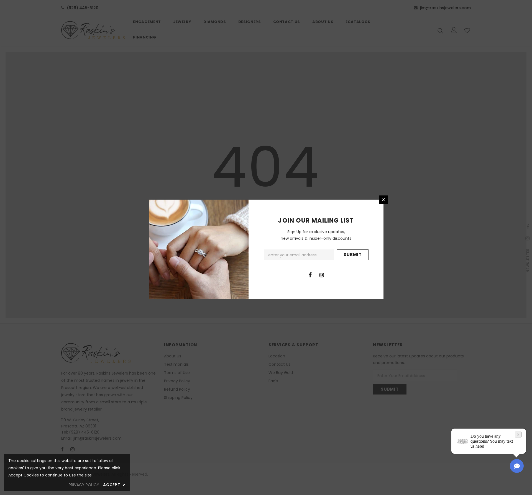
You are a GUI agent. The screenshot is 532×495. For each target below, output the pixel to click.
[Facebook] (310, 274)
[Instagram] (322, 274)
